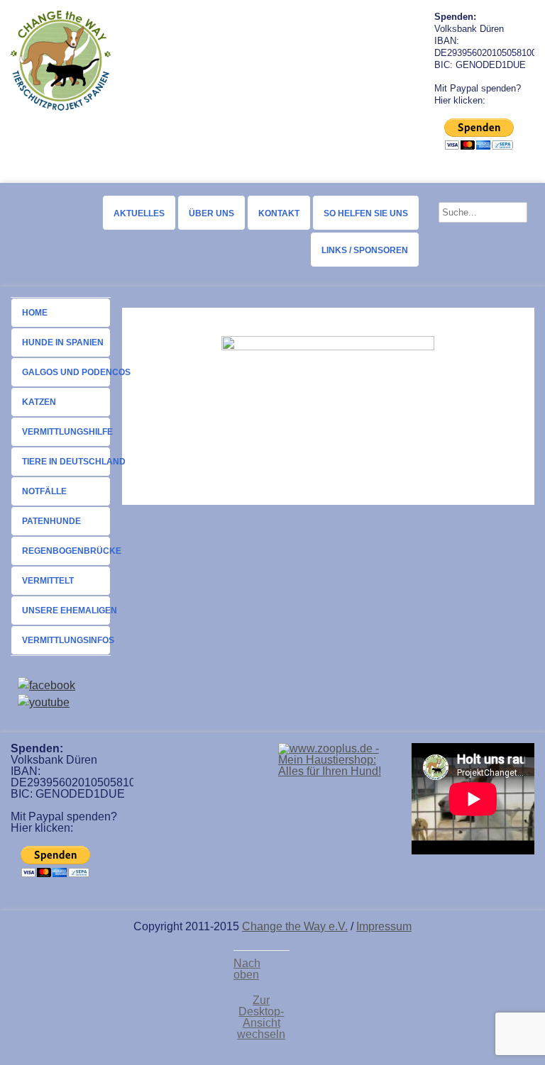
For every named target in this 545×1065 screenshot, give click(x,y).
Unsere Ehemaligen (66, 610)
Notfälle (44, 491)
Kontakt (278, 213)
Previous (132, 63)
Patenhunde (51, 521)
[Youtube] (44, 702)
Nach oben (246, 969)
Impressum (384, 926)
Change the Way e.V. (295, 926)
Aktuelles (139, 213)
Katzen (39, 402)
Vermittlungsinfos (66, 640)
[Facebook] (46, 685)
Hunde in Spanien (63, 342)
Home (35, 313)
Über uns (211, 213)
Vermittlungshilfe (66, 432)
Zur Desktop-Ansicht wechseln (261, 1017)
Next (412, 63)
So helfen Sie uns (366, 213)
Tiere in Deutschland (66, 462)
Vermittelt (48, 581)
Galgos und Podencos (66, 372)
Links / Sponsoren (364, 250)
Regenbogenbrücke (66, 551)
